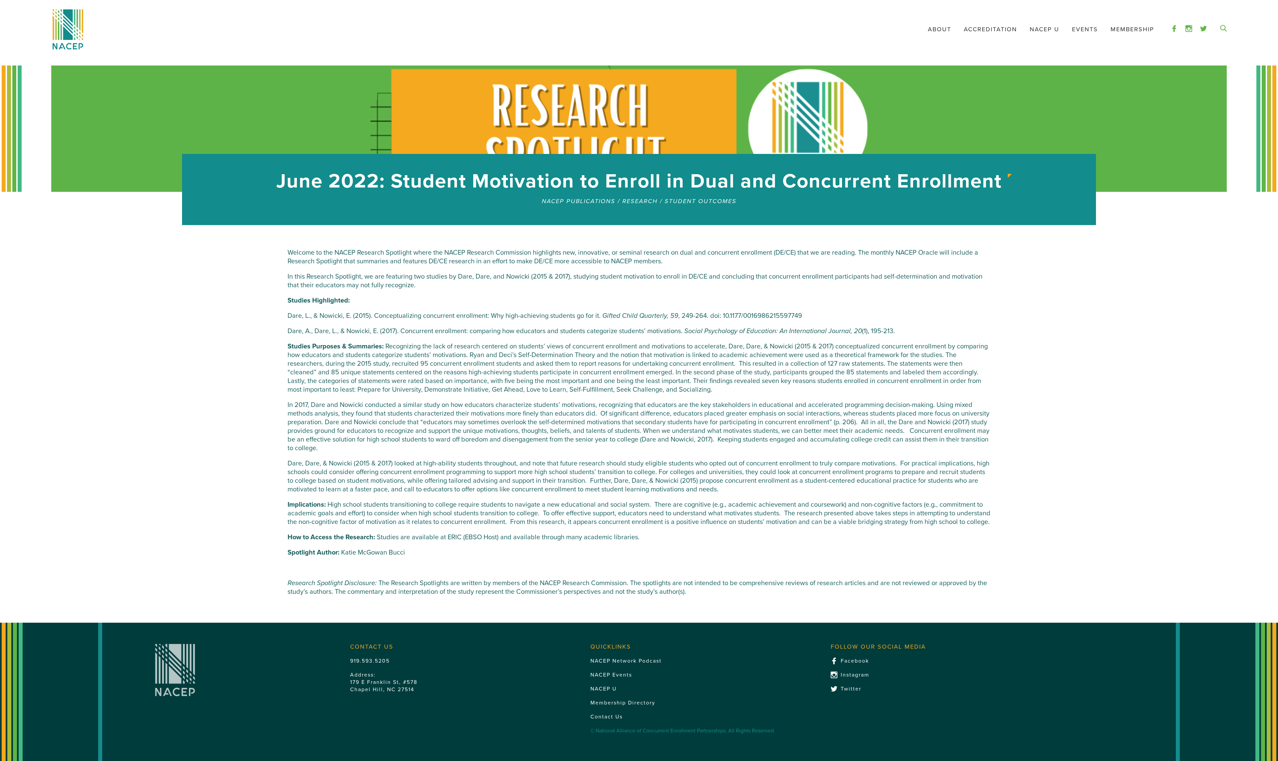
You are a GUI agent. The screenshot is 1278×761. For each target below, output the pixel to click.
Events (1085, 29)
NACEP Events (611, 675)
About (939, 29)
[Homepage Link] (68, 29)
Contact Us (606, 716)
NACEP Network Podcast (626, 661)
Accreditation (990, 29)
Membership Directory (622, 702)
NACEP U (1044, 29)
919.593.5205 (370, 661)
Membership (1132, 29)
